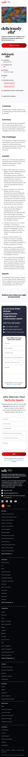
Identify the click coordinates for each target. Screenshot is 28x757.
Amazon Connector (9, 83)
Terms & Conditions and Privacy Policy (14, 460)
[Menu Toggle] (26, 2)
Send (14, 378)
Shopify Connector (9, 86)
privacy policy (13, 384)
